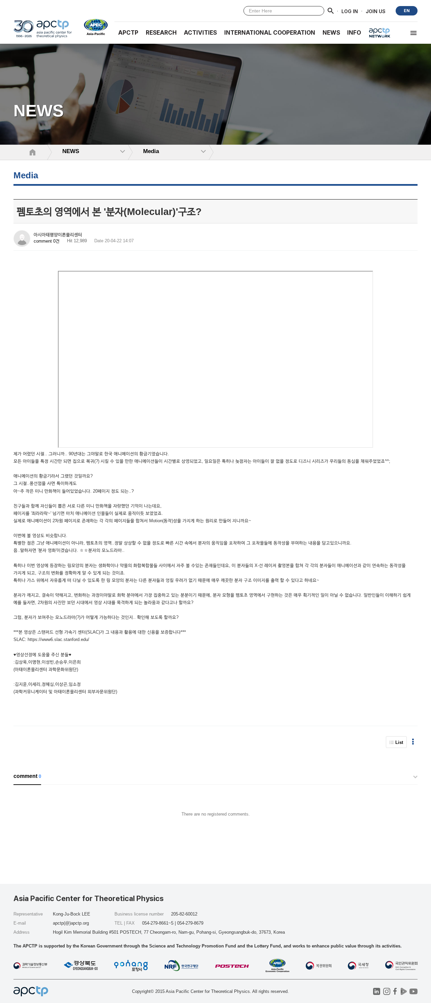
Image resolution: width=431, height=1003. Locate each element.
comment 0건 (47, 241)
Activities (200, 32)
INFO (354, 32)
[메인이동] (42, 32)
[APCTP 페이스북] (395, 991)
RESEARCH (161, 32)
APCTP (128, 32)
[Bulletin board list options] (413, 742)
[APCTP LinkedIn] (376, 991)
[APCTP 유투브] (413, 991)
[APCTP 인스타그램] (387, 991)
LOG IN (349, 11)
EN (407, 10)
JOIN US (376, 11)
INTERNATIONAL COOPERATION (269, 32)
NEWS (331, 32)
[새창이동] (93, 27)
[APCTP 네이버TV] (403, 991)
